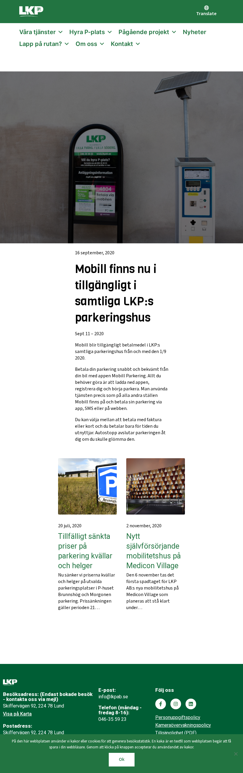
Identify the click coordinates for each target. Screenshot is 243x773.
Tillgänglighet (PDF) (175, 733)
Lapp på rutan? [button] (40, 43)
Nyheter (194, 32)
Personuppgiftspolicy (177, 717)
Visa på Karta (17, 714)
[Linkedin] (191, 704)
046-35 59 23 (112, 719)
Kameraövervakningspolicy (183, 725)
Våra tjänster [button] (37, 32)
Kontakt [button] (122, 43)
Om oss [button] (86, 43)
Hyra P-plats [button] (87, 32)
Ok (121, 759)
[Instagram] (175, 704)
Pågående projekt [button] (144, 32)
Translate (206, 14)
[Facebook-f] (160, 704)
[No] (236, 754)
